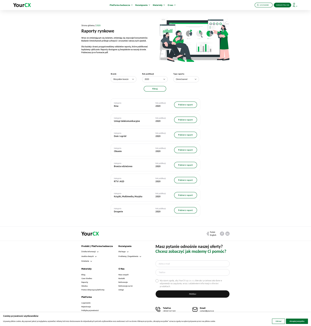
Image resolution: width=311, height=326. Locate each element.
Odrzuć (278, 321)
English (213, 235)
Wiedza (84, 286)
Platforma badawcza (120, 5)
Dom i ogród (120, 136)
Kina (116, 106)
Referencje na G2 (125, 286)
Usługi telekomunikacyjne (127, 121)
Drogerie (118, 211)
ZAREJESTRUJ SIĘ (282, 5)
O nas (170, 5)
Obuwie (118, 151)
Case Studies (86, 278)
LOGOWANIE (264, 5)
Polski (212, 232)
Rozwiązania (141, 5)
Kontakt (121, 278)
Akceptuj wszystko (296, 321)
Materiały (157, 5)
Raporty (84, 282)
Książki (117, 196)
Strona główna (87, 25)
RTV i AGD (119, 181)
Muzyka (138, 196)
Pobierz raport (185, 105)
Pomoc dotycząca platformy (92, 290)
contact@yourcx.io (207, 311)
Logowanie (86, 303)
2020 (158, 106)
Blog (83, 275)
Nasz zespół (123, 275)
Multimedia (128, 196)
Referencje (123, 282)
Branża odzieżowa (123, 166)
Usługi (121, 290)
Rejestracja (86, 307)
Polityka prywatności (90, 310)
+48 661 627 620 (169, 311)
